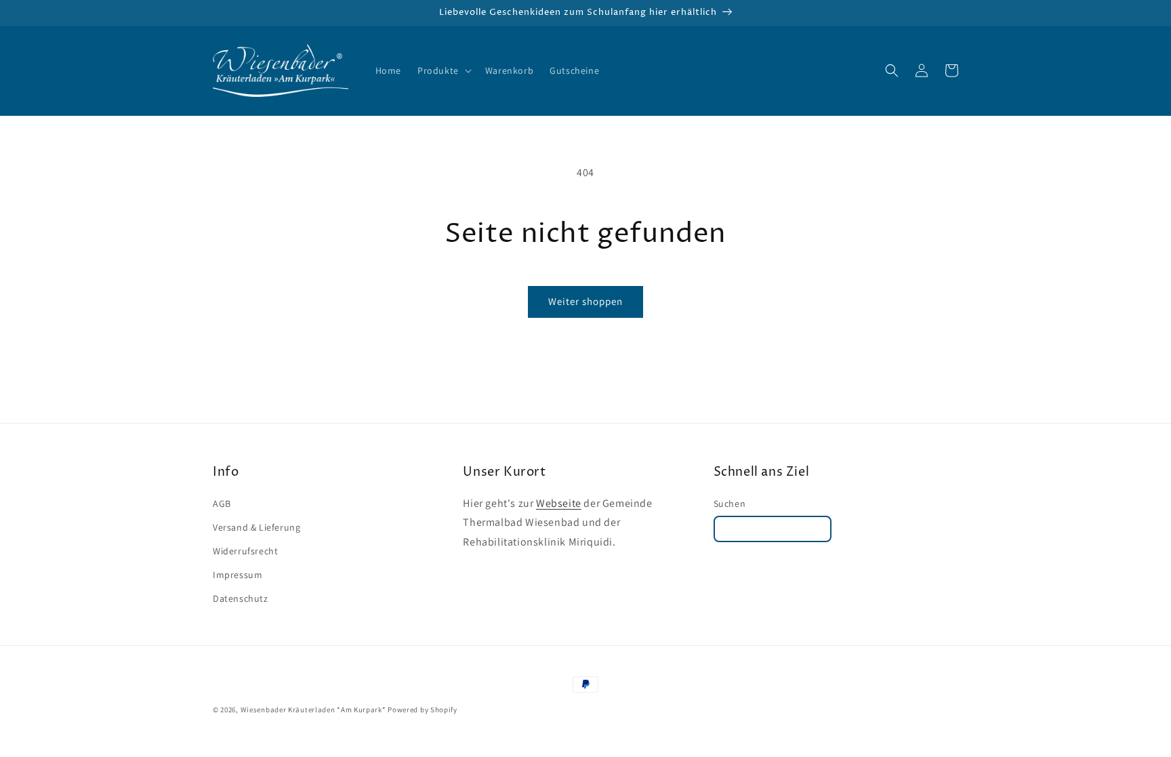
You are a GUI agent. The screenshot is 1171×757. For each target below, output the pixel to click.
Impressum (237, 575)
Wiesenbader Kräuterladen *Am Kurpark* (313, 709)
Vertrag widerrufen (773, 529)
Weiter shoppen (585, 301)
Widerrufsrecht (245, 551)
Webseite (558, 503)
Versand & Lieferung (256, 527)
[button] (443, 70)
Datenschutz (240, 598)
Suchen (730, 503)
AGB (222, 503)
